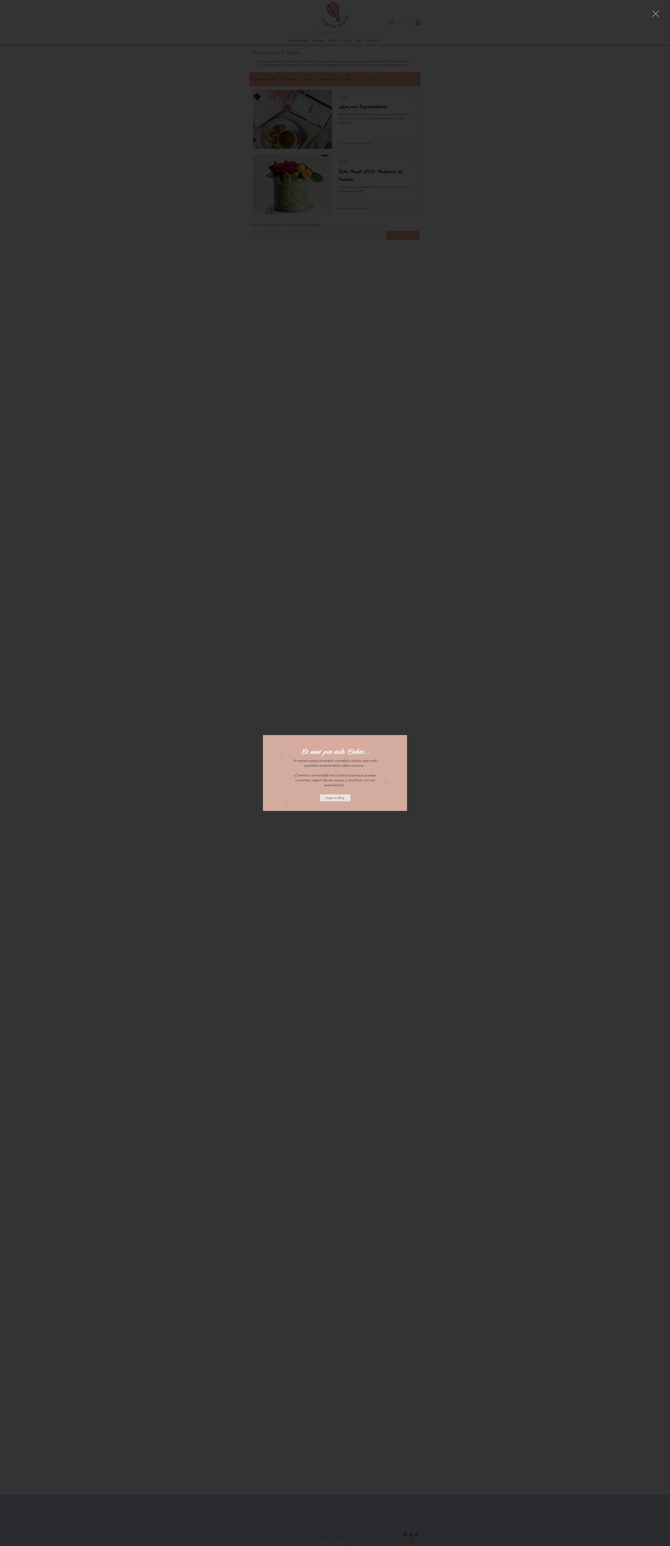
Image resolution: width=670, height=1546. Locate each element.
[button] (656, 13)
